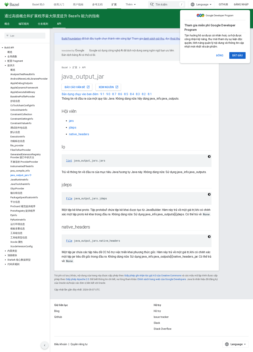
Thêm (129, 4)
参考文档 (97, 4)
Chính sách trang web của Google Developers (161, 279)
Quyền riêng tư (79, 344)
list (69, 160)
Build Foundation (71, 38)
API (59, 23)
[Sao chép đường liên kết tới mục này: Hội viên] (80, 111)
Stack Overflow (163, 328)
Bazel (65, 67)
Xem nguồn (109, 87)
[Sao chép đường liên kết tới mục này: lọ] (68, 147)
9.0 (108, 94)
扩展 (114, 4)
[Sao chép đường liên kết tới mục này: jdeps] (75, 185)
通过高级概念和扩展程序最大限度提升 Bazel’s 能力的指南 (51, 16)
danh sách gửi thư (153, 38)
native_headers (79, 134)
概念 (7, 23)
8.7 (114, 94)
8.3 (138, 94)
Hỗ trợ (157, 311)
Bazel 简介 (38, 4)
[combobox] (166, 4)
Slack (157, 322)
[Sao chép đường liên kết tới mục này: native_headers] (94, 227)
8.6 (120, 94)
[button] (25, 47)
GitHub (223, 4)
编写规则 (24, 23)
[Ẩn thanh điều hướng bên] (44, 345)
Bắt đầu (237, 55)
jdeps (72, 127)
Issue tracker (161, 316)
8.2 (144, 94)
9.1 (102, 94)
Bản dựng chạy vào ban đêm (80, 94)
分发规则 (43, 23)
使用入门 (59, 4)
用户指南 (78, 4)
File (69, 198)
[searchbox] (24, 36)
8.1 (150, 94)
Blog (56, 311)
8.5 (126, 94)
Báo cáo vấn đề (77, 87)
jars (71, 121)
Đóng (219, 55)
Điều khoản (60, 344)
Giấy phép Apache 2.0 (77, 279)
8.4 (132, 94)
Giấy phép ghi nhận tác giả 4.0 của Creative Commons (152, 275)
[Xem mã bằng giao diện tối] (209, 156)
